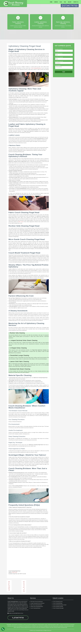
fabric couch (20, 221)
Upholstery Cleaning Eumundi (9, 585)
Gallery (69, 1)
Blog (61, 1)
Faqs (65, 1)
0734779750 (70, 5)
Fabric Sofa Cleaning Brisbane (36, 604)
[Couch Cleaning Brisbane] (13, 3)
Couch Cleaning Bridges (57, 603)
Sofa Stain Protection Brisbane (36, 601)
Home (51, 1)
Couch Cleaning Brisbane (36, 68)
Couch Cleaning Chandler (58, 606)
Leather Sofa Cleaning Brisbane (36, 606)
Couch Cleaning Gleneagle (58, 608)
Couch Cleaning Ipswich (58, 601)
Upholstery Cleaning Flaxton (24, 586)
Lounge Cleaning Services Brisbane (37, 603)
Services (56, 1)
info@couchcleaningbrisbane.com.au (15, 613)
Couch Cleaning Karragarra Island (59, 604)
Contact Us (75, 1)
